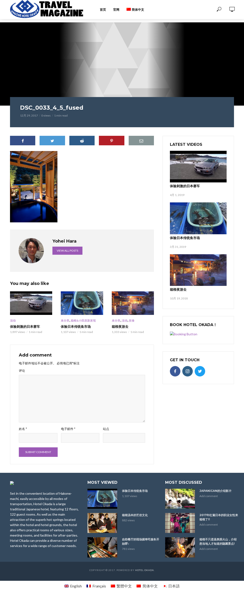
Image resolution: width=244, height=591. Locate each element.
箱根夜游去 (120, 326)
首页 (103, 9)
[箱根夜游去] (133, 303)
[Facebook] (175, 371)
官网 (116, 9)
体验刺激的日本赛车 (25, 326)
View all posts (67, 250)
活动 (13, 320)
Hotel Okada (144, 570)
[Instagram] (187, 371)
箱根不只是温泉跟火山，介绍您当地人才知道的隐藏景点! (218, 541)
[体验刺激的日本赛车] (31, 303)
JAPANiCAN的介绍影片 (215, 491)
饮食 (132, 320)
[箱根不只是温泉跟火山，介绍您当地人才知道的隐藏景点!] (180, 547)
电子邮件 (68, 429)
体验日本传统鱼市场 (76, 326)
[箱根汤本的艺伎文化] (102, 523)
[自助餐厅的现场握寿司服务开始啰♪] (102, 547)
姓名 (23, 429)
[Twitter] (200, 371)
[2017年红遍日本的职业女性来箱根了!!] (180, 523)
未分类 (65, 320)
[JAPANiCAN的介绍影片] (180, 499)
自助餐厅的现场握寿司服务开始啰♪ (140, 541)
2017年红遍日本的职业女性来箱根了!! (218, 517)
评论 (22, 370)
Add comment (208, 496)
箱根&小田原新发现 (83, 320)
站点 (106, 429)
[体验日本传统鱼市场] (198, 218)
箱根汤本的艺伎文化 (135, 515)
